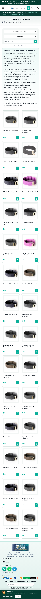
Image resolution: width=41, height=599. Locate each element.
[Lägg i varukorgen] (17, 137)
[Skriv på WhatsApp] (9, 569)
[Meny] (3, 8)
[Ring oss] (4, 569)
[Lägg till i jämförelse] (14, 123)
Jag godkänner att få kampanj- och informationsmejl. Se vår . (22, 588)
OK (18, 596)
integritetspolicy (24, 588)
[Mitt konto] (38, 8)
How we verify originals (16, 14)
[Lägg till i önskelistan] (11, 123)
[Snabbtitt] (8, 123)
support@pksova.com (7, 572)
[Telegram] (14, 569)
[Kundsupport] (33, 8)
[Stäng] (38, 2)
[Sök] (35, 41)
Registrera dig (7, 1)
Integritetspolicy (8, 596)
